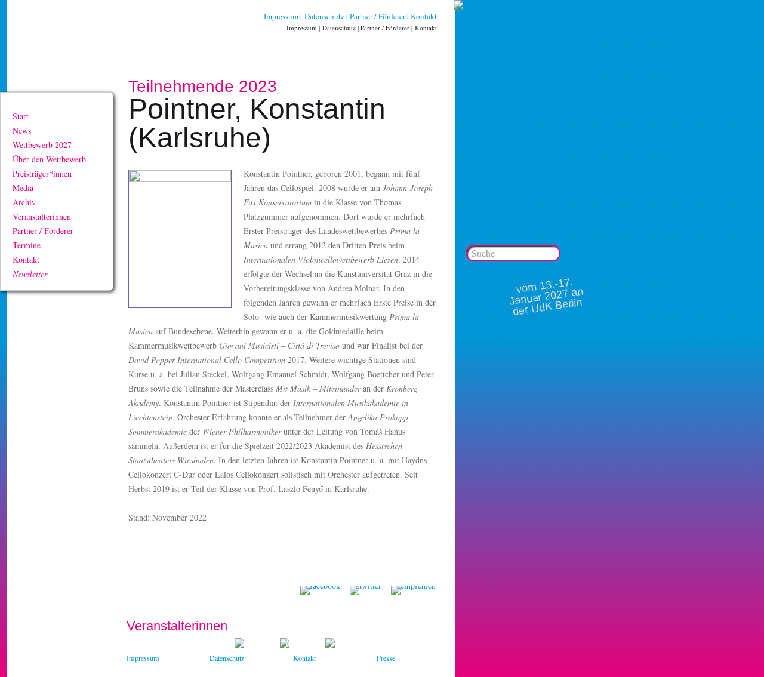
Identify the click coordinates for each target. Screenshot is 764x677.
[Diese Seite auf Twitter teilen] (365, 590)
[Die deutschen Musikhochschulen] (284, 644)
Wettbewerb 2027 (42, 144)
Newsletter (30, 273)
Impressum (281, 16)
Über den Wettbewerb (49, 159)
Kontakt (424, 16)
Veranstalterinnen (42, 216)
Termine (27, 245)
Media (23, 187)
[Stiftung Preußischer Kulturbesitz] (239, 644)
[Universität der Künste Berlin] (330, 644)
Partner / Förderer (377, 16)
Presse (386, 658)
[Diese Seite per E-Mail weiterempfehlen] (413, 590)
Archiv (24, 202)
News (22, 130)
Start (21, 116)
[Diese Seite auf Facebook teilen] (320, 590)
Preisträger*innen (42, 173)
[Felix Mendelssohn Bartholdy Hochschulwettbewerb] (528, 100)
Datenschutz (324, 16)
